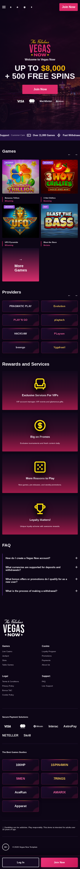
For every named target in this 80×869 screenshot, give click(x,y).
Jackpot (5, 656)
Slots (4, 660)
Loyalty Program (49, 651)
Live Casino (7, 651)
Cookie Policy (8, 695)
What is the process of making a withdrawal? (31, 591)
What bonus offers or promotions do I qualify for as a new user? (36, 580)
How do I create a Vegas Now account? (28, 558)
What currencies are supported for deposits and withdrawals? (33, 568)
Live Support (47, 686)
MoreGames (21, 264)
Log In (20, 862)
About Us (46, 665)
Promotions (47, 656)
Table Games (8, 665)
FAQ (44, 681)
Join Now (68, 7)
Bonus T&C (7, 690)
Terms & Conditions (10, 681)
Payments (46, 660)
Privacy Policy (8, 686)
